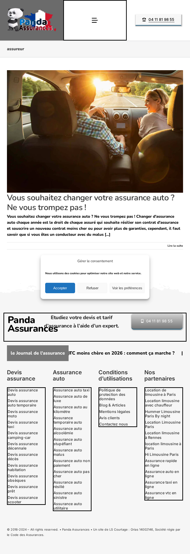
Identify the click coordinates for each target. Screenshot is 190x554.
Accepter (60, 288)
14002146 (146, 529)
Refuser (92, 288)
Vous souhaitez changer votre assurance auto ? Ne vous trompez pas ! (90, 202)
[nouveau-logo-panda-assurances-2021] (31, 10)
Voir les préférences (127, 288)
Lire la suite (175, 246)
